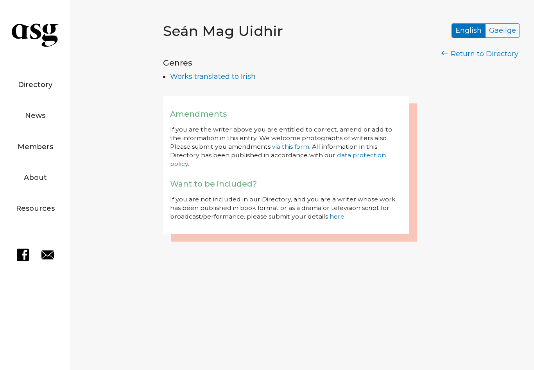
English (468, 31)
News (35, 115)
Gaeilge (502, 31)
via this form (290, 146)
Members (35, 146)
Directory (35, 84)
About (35, 177)
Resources (35, 208)
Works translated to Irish (213, 76)
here (337, 216)
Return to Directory (483, 54)
